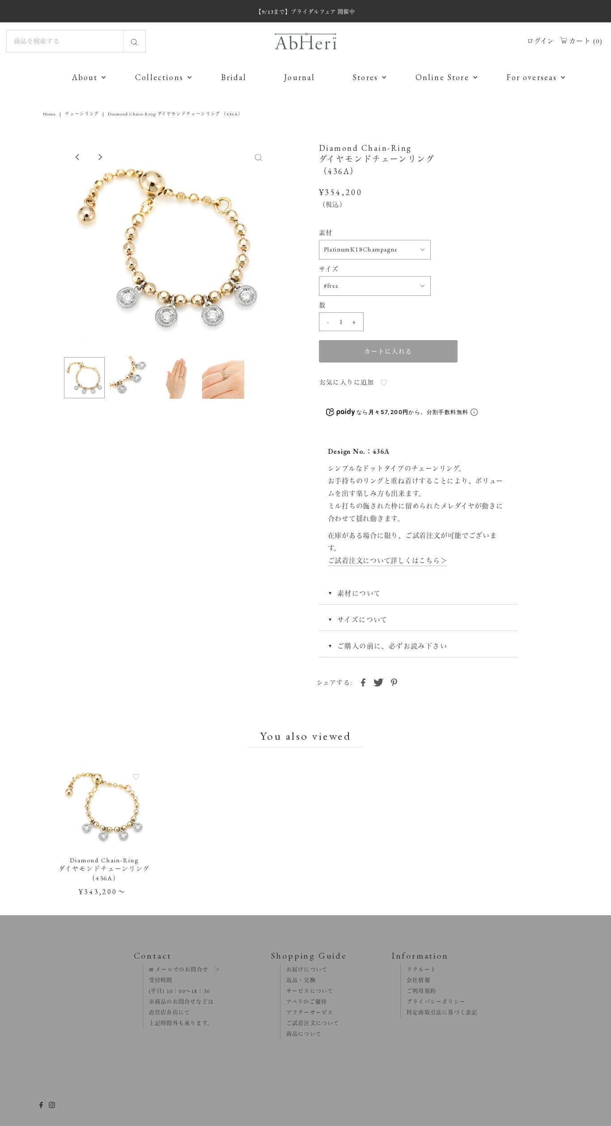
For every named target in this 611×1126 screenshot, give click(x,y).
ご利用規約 (418, 991)
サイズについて (362, 619)
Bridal (234, 77)
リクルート (418, 969)
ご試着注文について (309, 1023)
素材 (326, 233)
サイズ (329, 269)
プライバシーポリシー (433, 1002)
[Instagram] (52, 1106)
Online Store (442, 77)
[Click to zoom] (258, 157)
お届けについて (304, 969)
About (85, 77)
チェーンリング (82, 114)
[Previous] (78, 157)
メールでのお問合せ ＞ (187, 969)
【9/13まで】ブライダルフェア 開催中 (305, 12)
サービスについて (307, 991)
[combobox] (76, 41)
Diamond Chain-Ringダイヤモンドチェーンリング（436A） (104, 869)
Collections (159, 77)
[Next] (100, 157)
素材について (359, 593)
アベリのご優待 (303, 1002)
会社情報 (415, 980)
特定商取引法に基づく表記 (439, 1012)
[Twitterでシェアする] (378, 681)
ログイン (540, 41)
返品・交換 (298, 980)
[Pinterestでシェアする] (394, 681)
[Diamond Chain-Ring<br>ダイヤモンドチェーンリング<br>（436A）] (104, 806)
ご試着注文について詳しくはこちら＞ (387, 560)
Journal (299, 77)
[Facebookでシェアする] (363, 681)
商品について (301, 1034)
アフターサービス (307, 1012)
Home (49, 114)
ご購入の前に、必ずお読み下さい (392, 646)
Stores (365, 77)
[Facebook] (41, 1106)
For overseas (531, 77)
